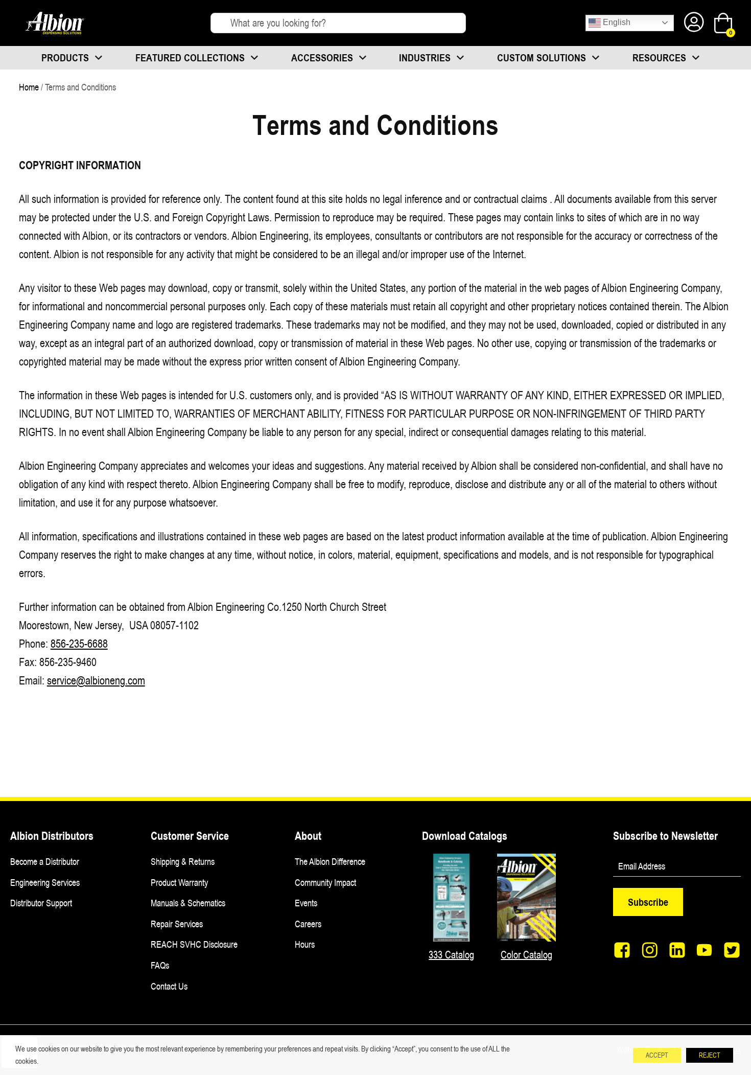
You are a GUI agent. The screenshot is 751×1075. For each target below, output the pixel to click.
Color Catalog (526, 954)
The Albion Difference (330, 861)
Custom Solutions (541, 57)
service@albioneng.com (96, 680)
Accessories (322, 57)
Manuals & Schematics (188, 902)
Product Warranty (179, 882)
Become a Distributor (44, 861)
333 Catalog (451, 954)
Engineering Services (45, 882)
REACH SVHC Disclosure (194, 944)
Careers (308, 923)
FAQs (160, 965)
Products (65, 57)
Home (29, 87)
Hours (305, 944)
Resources (659, 57)
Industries (425, 57)
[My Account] (694, 23)
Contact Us (169, 986)
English (615, 22)
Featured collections (190, 57)
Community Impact (325, 882)
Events (306, 902)
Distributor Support (41, 902)
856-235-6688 (79, 643)
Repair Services (177, 923)
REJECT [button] (709, 1055)
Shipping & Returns (183, 861)
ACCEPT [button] (657, 1055)
